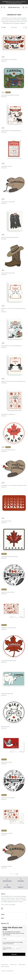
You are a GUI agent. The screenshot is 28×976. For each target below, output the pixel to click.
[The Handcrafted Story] (14, 7)
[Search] (5, 7)
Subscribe (14, 954)
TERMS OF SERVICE (5, 966)
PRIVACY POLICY (13, 964)
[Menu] (1, 7)
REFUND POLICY (22, 964)
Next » (17, 874)
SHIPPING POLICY (4, 964)
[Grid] (24, 27)
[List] (26, 27)
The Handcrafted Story (9, 971)
